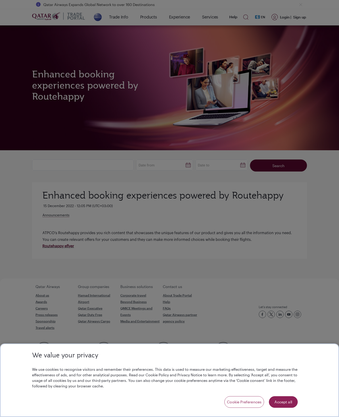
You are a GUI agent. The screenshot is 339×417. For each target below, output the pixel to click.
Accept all (283, 402)
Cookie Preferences (244, 402)
